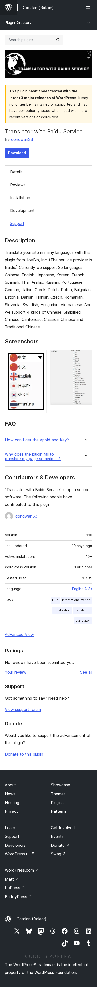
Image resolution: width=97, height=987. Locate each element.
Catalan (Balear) (31, 918)
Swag (58, 853)
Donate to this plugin (24, 754)
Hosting (12, 802)
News (10, 793)
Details (16, 171)
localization (62, 610)
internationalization (76, 600)
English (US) (82, 589)
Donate (60, 845)
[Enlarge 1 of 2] (39, 356)
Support (17, 223)
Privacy (12, 811)
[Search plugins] (58, 40)
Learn (10, 827)
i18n (55, 600)
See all (86, 672)
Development (22, 210)
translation (82, 610)
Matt (12, 879)
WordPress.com (22, 870)
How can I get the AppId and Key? (37, 440)
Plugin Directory (18, 22)
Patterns (59, 811)
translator (83, 620)
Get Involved (63, 827)
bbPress (15, 887)
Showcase (60, 784)
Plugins (57, 802)
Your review (15, 672)
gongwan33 (22, 139)
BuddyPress (18, 896)
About (10, 784)
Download (17, 153)
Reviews (18, 184)
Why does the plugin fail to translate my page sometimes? (33, 456)
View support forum (23, 709)
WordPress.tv (20, 853)
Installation (20, 197)
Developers (15, 845)
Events (57, 836)
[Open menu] (89, 7)
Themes (58, 793)
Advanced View (19, 634)
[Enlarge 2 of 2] (85, 356)
